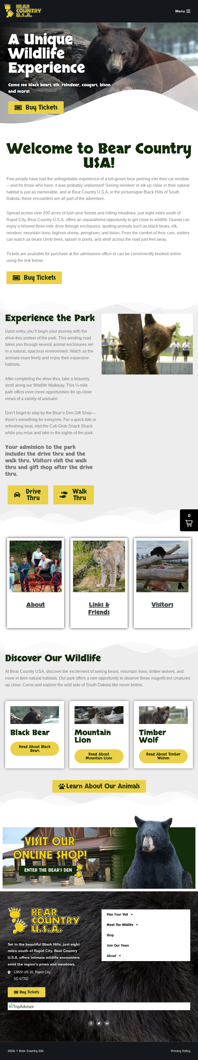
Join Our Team (118, 945)
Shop (110, 935)
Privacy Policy (180, 1051)
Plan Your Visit (117, 914)
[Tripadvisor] (107, 1023)
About (111, 956)
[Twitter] (99, 1023)
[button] (28, 494)
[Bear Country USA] (24, 11)
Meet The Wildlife (120, 925)
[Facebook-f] (91, 1023)
